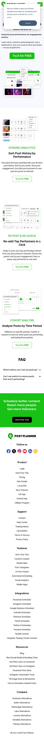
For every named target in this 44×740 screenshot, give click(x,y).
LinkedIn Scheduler (22, 612)
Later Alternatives (22, 711)
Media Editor (22, 563)
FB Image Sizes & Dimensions (22, 679)
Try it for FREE (22, 179)
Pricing (22, 477)
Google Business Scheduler (22, 608)
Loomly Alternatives (22, 715)
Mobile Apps (22, 584)
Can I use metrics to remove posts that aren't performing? (18, 377)
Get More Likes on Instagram (22, 666)
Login (22, 469)
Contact (22, 518)
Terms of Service (22, 535)
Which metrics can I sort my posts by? (20, 370)
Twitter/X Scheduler (22, 625)
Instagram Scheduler (22, 604)
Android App (22, 498)
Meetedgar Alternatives (22, 707)
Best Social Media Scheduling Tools (22, 657)
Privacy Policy (22, 539)
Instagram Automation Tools (22, 675)
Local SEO (22, 486)
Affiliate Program (22, 503)
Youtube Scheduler (22, 629)
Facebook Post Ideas (22, 670)
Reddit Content (22, 634)
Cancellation (22, 531)
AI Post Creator (22, 572)
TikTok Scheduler (22, 621)
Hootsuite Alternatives (22, 698)
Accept (28, 23)
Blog (22, 653)
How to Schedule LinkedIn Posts (22, 683)
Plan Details (22, 481)
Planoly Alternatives (22, 724)
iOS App (22, 494)
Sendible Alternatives (22, 720)
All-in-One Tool (22, 554)
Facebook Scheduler (22, 600)
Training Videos (22, 526)
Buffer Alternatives (22, 703)
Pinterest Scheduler (22, 617)
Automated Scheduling (22, 576)
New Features (22, 490)
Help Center (22, 522)
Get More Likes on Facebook (22, 662)
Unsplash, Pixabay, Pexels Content (22, 638)
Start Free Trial (22, 420)
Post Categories (22, 567)
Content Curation (22, 559)
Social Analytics (22, 580)
